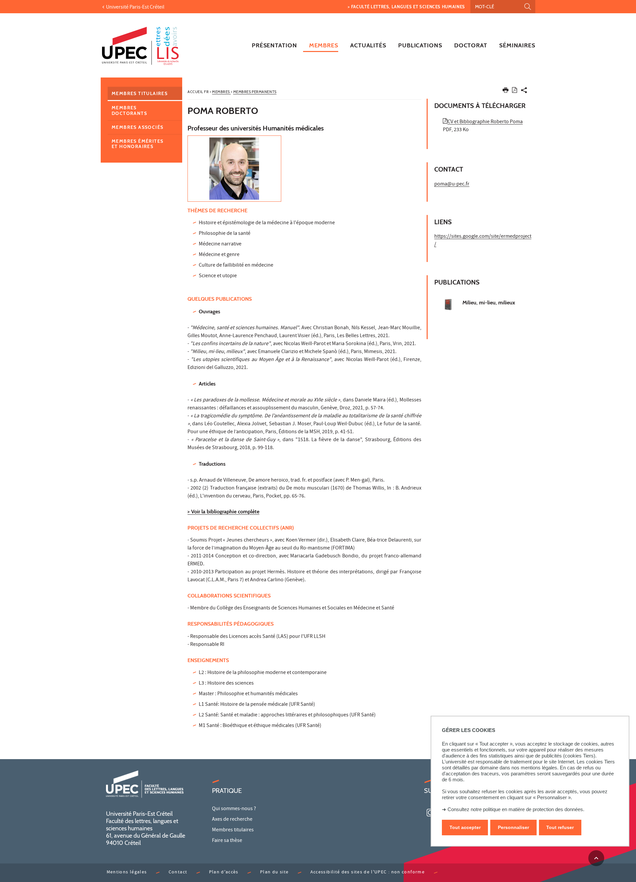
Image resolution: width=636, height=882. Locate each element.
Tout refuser (560, 827)
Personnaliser (513, 827)
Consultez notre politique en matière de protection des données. (516, 809)
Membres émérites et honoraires (137, 144)
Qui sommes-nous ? (234, 809)
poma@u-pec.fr (451, 184)
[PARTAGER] (524, 91)
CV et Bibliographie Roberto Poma (485, 122)
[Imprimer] (505, 91)
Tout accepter (465, 827)
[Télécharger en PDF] (514, 91)
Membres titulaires (140, 93)
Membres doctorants (129, 110)
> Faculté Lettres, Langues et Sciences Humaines (406, 6)
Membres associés (137, 127)
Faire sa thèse (227, 841)
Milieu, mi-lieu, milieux (488, 302)
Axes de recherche (232, 820)
